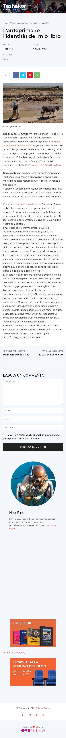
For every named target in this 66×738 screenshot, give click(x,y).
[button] (55, 6)
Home (5, 23)
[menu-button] (61, 6)
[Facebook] (16, 75)
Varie (12, 23)
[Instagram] (29, 715)
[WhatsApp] (37, 75)
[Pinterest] (30, 75)
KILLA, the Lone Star (51, 354)
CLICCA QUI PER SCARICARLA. (43, 165)
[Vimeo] (43, 715)
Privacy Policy (43, 708)
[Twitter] (23, 75)
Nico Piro (8, 49)
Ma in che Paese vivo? (16, 354)
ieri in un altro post (31, 204)
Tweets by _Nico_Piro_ (14, 652)
